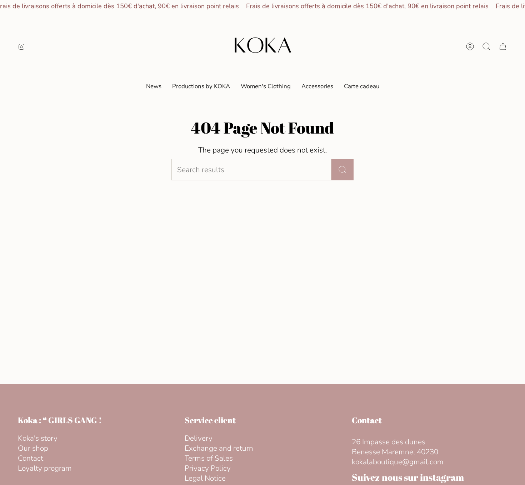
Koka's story (38, 438)
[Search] (342, 169)
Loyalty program (45, 468)
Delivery (198, 438)
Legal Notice (205, 478)
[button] (265, 86)
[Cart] (503, 46)
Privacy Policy (208, 468)
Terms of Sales (209, 458)
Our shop (33, 448)
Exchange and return (219, 448)
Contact (30, 458)
